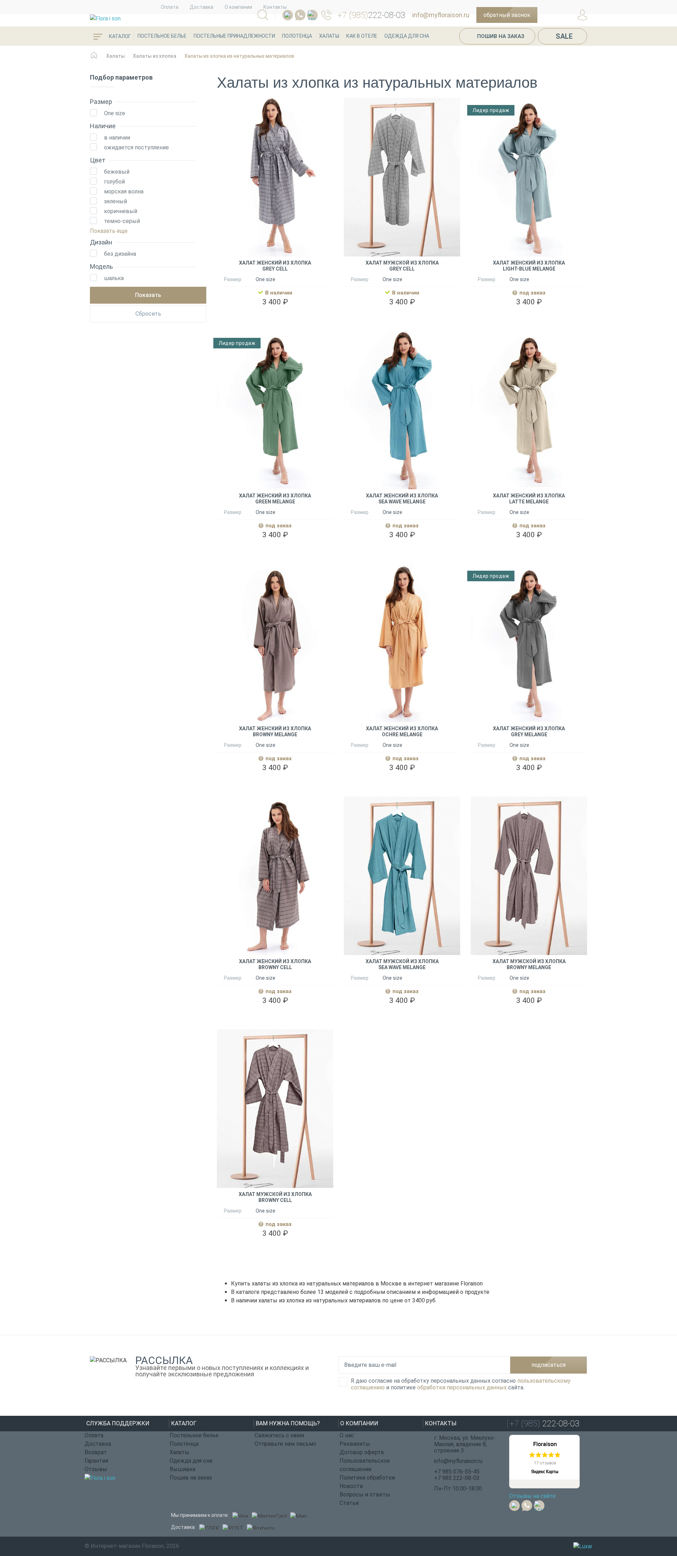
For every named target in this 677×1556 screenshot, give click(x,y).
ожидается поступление (136, 147)
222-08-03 (371, 15)
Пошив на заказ (500, 36)
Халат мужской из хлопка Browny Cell (275, 1197)
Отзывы (96, 1469)
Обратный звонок (506, 15)
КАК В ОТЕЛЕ (361, 36)
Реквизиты (355, 1443)
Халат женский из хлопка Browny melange (275, 731)
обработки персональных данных (462, 1387)
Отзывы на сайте (532, 1496)
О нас (347, 1435)
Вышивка (182, 1469)
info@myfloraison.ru (440, 15)
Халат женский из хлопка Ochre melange (402, 731)
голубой (114, 181)
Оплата (169, 7)
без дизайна (120, 253)
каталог (119, 36)
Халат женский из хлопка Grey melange (529, 731)
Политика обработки (367, 1477)
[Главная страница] (94, 59)
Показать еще (109, 231)
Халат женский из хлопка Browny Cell (275, 964)
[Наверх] (654, 1512)
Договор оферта (362, 1452)
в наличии (117, 137)
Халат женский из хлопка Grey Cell (275, 266)
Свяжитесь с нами (279, 1435)
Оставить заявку (529, 318)
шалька (114, 278)
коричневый (120, 211)
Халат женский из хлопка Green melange (275, 498)
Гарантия (96, 1460)
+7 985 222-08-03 (457, 1478)
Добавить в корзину (275, 318)
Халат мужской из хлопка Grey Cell (402, 266)
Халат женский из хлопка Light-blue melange (529, 266)
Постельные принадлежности (234, 36)
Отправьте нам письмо (285, 1443)
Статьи (349, 1503)
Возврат (96, 1452)
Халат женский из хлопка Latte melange (529, 498)
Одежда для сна (406, 36)
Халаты (329, 36)
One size (114, 113)
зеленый (115, 201)
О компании (238, 7)
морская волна (124, 191)
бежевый (116, 171)
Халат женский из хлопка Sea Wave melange (402, 498)
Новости (351, 1486)
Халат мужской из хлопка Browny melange (529, 964)
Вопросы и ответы (365, 1494)
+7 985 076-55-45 (457, 1471)
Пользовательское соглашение (365, 1465)
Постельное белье (162, 36)
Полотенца (297, 36)
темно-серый (122, 221)
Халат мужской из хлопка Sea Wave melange (402, 964)
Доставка (201, 7)
